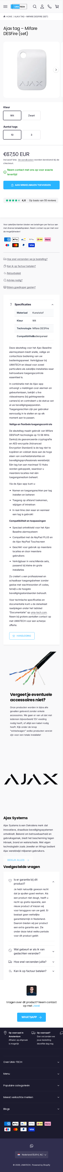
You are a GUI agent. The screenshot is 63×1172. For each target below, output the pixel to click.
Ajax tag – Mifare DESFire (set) (31, 16)
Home (9, 16)
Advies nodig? (15, 280)
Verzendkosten (26, 159)
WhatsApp (29, 1017)
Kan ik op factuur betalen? (21, 266)
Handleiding (24, 635)
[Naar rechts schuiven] (56, 69)
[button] (5, 6)
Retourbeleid (14, 273)
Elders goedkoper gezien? (21, 287)
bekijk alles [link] (15, 860)
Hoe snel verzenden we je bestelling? (27, 259)
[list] (31, 1038)
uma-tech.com (39, 612)
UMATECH (26, 1165)
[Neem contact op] (49, 6)
